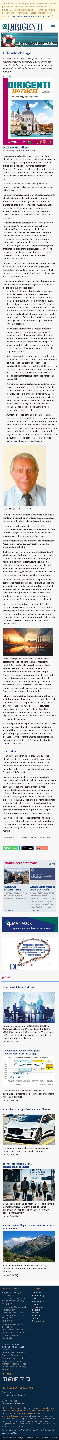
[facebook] (4, 1379)
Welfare (35, 1312)
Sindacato (36, 1315)
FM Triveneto (30, 837)
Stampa (43, 848)
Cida (34, 1298)
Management (38, 1301)
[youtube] (16, 1379)
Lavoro (35, 1304)
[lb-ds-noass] (29, 40)
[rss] (27, 1379)
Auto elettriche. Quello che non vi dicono (26, 1109)
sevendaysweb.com (22, 1438)
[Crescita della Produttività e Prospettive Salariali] (16, 876)
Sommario (37, 1292)
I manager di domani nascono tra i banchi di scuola (42, 889)
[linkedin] (22, 1379)
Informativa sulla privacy (13, 1403)
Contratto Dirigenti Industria (19, 987)
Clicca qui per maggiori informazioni (27, 16)
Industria (36, 1310)
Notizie (35, 1318)
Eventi (6, 910)
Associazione (38, 1321)
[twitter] (10, 1379)
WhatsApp (12, 848)
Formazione (37, 1307)
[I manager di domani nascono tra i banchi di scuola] (43, 879)
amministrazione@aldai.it (14, 1395)
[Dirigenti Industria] (23, 27)
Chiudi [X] (49, 16)
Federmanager (39, 1295)
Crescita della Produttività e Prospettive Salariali (14, 889)
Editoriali (46, 837)
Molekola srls (51, 1438)
